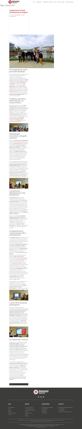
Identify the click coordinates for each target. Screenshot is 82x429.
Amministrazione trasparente (47, 407)
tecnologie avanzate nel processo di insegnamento (17, 120)
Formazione (39, 2)
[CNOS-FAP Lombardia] (13, 2)
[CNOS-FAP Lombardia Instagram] (40, 397)
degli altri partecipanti (19, 256)
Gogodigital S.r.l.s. (43, 427)
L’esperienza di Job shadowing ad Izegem (18, 11)
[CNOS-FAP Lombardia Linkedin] (43, 397)
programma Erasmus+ (14, 90)
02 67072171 (62, 410)
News (26, 414)
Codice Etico (44, 410)
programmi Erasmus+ (17, 263)
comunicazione (12, 16)
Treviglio (10, 414)
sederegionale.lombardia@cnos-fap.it (65, 407)
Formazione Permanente (30, 410)
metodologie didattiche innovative (20, 143)
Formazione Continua (47, 2)
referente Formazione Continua (21, 81)
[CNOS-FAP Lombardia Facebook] (38, 397)
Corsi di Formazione (29, 407)
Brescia (9, 410)
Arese (9, 408)
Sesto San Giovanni (12, 413)
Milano (9, 411)
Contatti (26, 415)
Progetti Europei (69, 2)
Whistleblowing (45, 408)
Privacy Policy (44, 411)
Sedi (34, 2)
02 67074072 (62, 408)
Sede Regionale (11, 407)
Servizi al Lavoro (60, 2)
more (11, 384)
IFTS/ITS (54, 2)
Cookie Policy (44, 413)
